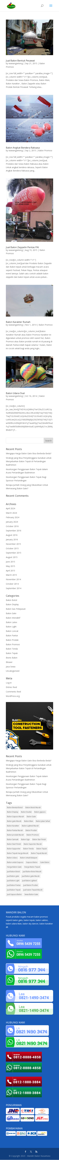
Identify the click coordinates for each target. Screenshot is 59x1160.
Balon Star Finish (39, 839)
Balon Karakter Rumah (18, 322)
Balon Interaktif (13, 617)
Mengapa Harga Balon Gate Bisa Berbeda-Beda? (28, 453)
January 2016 (12, 539)
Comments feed (13, 691)
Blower (9, 662)
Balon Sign (25, 839)
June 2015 (10, 561)
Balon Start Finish (14, 844)
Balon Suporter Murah (33, 844)
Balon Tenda (12, 648)
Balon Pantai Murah (15, 830)
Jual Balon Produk (30, 885)
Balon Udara (12, 857)
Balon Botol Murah (33, 807)
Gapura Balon (31, 862)
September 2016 (13, 530)
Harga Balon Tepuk (32, 867)
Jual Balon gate (13, 876)
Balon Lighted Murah (30, 826)
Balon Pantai (12, 635)
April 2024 (10, 508)
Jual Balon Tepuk (13, 890)
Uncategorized (12, 671)
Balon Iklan (28, 821)
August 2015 (11, 557)
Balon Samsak (12, 839)
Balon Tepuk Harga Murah (17, 853)
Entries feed (11, 687)
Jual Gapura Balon (14, 894)
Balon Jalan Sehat (43, 821)
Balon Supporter (13, 848)
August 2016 (11, 535)
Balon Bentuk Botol (15, 807)
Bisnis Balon (11, 657)
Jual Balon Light (13, 880)
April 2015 (10, 570)
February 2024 (12, 517)
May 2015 (10, 566)
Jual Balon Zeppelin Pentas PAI (22, 247)
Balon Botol (11, 600)
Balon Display (12, 604)
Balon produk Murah (15, 835)
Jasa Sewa (10, 666)
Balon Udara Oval (15, 393)
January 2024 (12, 521)
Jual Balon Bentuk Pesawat (20, 60)
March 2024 (11, 512)
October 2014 (12, 583)
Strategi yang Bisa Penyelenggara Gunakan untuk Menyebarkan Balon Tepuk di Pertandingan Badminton (28, 461)
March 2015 (11, 575)
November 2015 (13, 544)
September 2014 (13, 588)
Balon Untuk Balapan (28, 857)
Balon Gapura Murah (15, 816)
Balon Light (11, 626)
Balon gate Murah (14, 821)
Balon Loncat (12, 631)
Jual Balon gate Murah (31, 876)
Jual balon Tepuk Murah (32, 890)
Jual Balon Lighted (29, 880)
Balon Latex (11, 622)
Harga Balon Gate (14, 867)
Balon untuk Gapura (15, 862)
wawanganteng (16, 63)
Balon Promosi (45, 150)
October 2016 (12, 526)
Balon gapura (39, 812)
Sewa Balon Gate (31, 894)
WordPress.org (13, 696)
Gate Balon (44, 862)
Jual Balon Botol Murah (32, 871)
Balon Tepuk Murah (39, 853)
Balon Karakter (13, 826)
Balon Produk (12, 640)
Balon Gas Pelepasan (16, 608)
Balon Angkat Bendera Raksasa (23, 147)
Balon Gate (11, 613)
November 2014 (13, 579)
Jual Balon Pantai (13, 885)
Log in (9, 682)
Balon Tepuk (12, 653)
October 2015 (12, 548)
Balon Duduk (26, 812)
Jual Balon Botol (13, 871)
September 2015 (13, 552)
